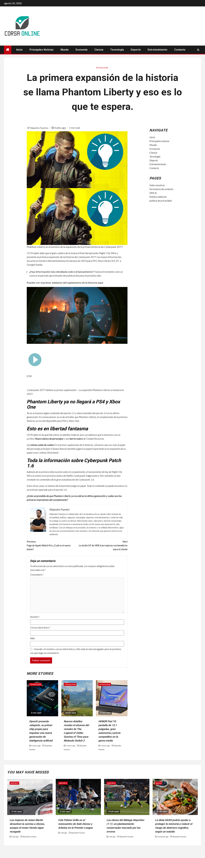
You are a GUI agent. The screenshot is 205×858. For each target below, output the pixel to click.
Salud (158, 783)
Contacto (179, 49)
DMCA (153, 192)
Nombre (35, 616)
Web (32, 638)
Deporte (136, 49)
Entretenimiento (157, 49)
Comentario (37, 574)
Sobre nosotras (157, 185)
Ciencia (98, 49)
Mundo (65, 49)
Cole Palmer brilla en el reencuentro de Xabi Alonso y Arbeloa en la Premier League (75, 824)
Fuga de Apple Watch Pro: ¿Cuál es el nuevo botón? (49, 545)
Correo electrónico (40, 627)
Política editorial (157, 196)
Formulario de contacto (161, 189)
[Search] (198, 50)
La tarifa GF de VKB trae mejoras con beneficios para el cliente (103, 545)
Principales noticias (41, 49)
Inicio (19, 49)
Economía (81, 49)
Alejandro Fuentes (39, 127)
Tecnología (117, 49)
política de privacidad (160, 200)
